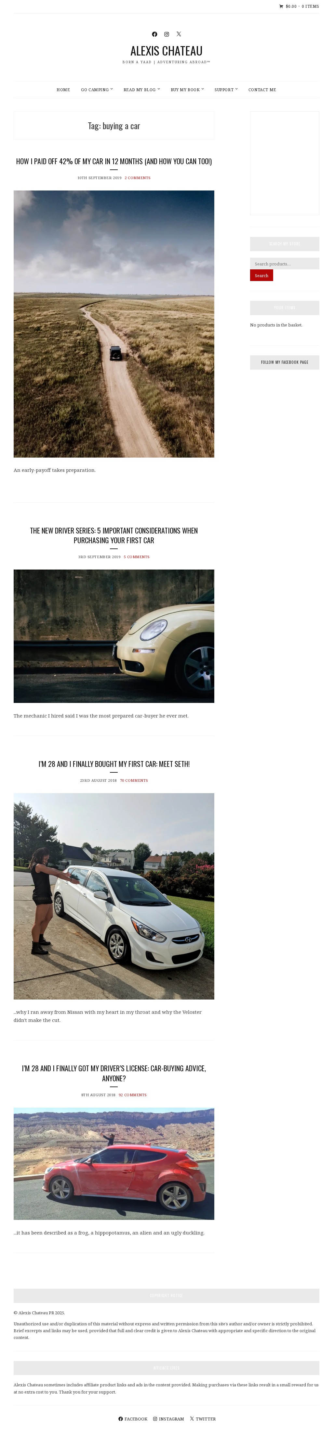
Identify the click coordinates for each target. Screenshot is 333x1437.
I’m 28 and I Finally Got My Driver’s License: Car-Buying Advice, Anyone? (114, 1073)
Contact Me (262, 89)
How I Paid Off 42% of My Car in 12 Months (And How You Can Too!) (114, 161)
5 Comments (137, 556)
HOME (63, 89)
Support (224, 89)
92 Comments (133, 1094)
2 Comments (138, 177)
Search (261, 275)
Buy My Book (185, 89)
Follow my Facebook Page (285, 362)
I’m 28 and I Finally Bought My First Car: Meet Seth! (114, 763)
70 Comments (134, 780)
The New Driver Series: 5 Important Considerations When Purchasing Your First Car (114, 535)
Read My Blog (140, 89)
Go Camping (95, 89)
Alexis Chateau (166, 50)
